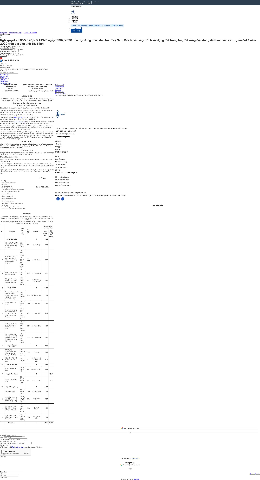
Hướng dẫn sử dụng (77, 3)
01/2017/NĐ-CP (19, 121)
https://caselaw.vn (83, 195)
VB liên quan (4, 81)
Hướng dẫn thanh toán (62, 185)
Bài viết (74, 22)
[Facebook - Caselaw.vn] (58, 198)
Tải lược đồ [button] (3, 71)
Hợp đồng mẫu (82, 25)
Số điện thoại (4, 439)
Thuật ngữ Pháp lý (117, 25)
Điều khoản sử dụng (62, 177)
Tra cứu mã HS (105, 25)
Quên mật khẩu (255, 474)
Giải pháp (58, 144)
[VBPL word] (1, 62)
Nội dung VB (4, 74)
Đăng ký (136, 479)
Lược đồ (2, 80)
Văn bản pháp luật (94, 25)
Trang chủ (3, 33)
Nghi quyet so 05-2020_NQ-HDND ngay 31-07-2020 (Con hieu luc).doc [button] (24, 69)
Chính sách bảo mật (62, 180)
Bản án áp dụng (5, 83)
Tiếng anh (5, 78)
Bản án (74, 25)
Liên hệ (89, 3)
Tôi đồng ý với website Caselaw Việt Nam (21, 447)
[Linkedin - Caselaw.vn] (62, 198)
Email (1, 437)
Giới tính (2, 445)
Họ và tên (3, 435)
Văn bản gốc (4, 76)
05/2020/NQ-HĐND (30, 33)
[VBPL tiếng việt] (1, 58)
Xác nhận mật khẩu (6, 443)
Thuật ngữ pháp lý (61, 167)
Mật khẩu (3, 441)
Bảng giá (58, 147)
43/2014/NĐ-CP (19, 117)
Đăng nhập (135, 458)
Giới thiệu (58, 141)
